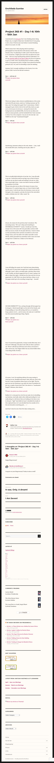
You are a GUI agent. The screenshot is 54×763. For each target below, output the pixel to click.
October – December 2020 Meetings (15, 688)
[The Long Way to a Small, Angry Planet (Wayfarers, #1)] (39, 605)
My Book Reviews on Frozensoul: (19, 622)
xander (18, 436)
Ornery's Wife (13, 454)
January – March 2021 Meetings (14, 685)
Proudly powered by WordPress (22, 758)
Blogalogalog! (9, 744)
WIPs (18, 435)
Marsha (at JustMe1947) (16, 466)
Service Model (9, 592)
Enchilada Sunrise (14, 8)
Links (6, 751)
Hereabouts (8, 754)
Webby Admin (13, 435)
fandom (22, 435)
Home (7, 737)
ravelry (12, 436)
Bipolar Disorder (28, 433)
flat (31, 435)
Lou (8, 433)
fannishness (27, 435)
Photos (7, 747)
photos (37, 435)
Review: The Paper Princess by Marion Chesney (20, 634)
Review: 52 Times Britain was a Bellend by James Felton (22, 626)
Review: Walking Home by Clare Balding (18, 638)
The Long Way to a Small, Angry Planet (16, 604)
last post (18, 39)
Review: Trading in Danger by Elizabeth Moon (19, 642)
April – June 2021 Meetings (13, 682)
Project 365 (34, 433)
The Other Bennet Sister (12, 598)
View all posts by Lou (27, 428)
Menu (46, 9)
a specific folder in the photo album (19, 58)
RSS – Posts (9, 525)
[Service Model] (39, 593)
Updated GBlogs (9, 550)
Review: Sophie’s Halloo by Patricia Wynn (18, 630)
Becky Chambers (11, 606)
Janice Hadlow (11, 600)
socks (15, 436)
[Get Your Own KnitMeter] (23, 658)
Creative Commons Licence (17, 512)
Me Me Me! (8, 740)
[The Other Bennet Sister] (39, 599)
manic (33, 435)
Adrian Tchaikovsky (12, 594)
